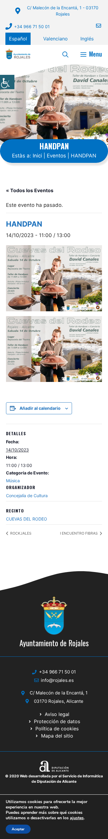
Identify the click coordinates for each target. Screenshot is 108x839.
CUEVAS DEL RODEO (26, 518)
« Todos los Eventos (29, 190)
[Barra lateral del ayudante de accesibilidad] (7, 82)
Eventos (56, 156)
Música (13, 480)
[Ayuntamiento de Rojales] (18, 54)
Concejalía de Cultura (27, 495)
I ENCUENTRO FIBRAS (79, 533)
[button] (65, 54)
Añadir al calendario (40, 408)
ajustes (77, 818)
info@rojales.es (57, 680)
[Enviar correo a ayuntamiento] (95, 25)
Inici (37, 156)
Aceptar (18, 829)
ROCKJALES (20, 533)
